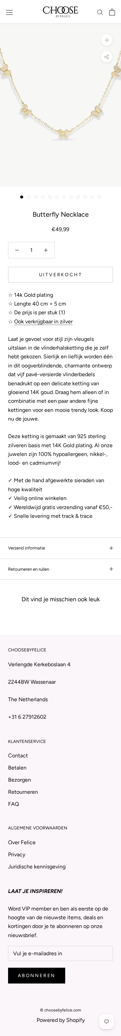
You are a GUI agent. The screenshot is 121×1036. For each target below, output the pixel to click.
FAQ (13, 804)
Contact (18, 755)
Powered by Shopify (61, 1020)
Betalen (17, 767)
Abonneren (36, 975)
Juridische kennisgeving (37, 866)
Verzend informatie (26, 547)
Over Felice (22, 842)
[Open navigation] (9, 12)
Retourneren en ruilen (28, 569)
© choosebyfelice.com (60, 1010)
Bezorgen (19, 780)
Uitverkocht (60, 275)
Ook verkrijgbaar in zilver (43, 321)
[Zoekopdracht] (100, 12)
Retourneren (23, 792)
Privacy (16, 854)
